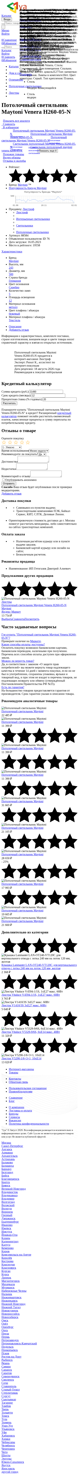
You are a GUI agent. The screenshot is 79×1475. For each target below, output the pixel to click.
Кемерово (7, 1248)
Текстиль (14, 320)
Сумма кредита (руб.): (15, 391)
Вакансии (15, 1120)
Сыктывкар (8, 1399)
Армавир (7, 1152)
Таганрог (7, 1402)
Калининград (9, 1241)
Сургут (5, 1396)
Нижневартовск (11, 1297)
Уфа (4, 1432)
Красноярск (8, 1267)
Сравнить (26, 74)
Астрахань (8, 1159)
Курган (5, 1271)
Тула (4, 1419)
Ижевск (6, 1228)
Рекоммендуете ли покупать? (19, 454)
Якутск (5, 1465)
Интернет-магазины (21, 1069)
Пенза (5, 1333)
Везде (6, 19)
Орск (4, 1330)
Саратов (6, 1373)
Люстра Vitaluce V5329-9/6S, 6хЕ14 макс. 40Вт (30, 1031)
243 (11, 267)
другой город (9, 1471)
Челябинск (8, 1445)
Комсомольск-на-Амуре (16, 1254)
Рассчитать (9, 403)
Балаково (7, 1162)
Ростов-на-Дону (11, 1356)
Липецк (6, 1277)
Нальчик (6, 1294)
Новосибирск (9, 1317)
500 (11, 274)
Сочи (4, 1382)
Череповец (8, 1448)
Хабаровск (8, 1435)
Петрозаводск (10, 1340)
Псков (5, 1353)
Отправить (9, 483)
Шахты (5, 1455)
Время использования (15, 450)
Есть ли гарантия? (12, 687)
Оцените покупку (12, 438)
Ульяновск (8, 1429)
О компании (16, 1107)
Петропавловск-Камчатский (19, 1343)
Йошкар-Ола (9, 1234)
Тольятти (7, 1412)
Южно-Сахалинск (12, 1461)
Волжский (8, 1205)
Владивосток (9, 1192)
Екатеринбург (10, 1221)
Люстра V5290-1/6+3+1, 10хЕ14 (21, 1058)
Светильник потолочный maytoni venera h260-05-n (36, 150)
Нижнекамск (9, 1300)
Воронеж (7, 1211)
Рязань (5, 1363)
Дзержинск (8, 1218)
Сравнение (16, 1097)
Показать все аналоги (16, 120)
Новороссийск (10, 1313)
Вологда (6, 1208)
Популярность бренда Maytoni (27, 188)
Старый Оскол (10, 1389)
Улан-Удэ (7, 1425)
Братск (5, 1182)
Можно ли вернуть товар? (17, 660)
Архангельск (9, 1155)
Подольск (7, 1346)
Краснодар (8, 1264)
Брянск (5, 1185)
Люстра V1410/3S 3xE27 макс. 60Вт (23, 1005)
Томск (5, 1415)
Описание (15, 326)
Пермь (5, 1336)
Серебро (14, 287)
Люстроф (28, 209)
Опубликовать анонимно (21, 479)
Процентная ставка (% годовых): (22, 399)
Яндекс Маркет (11, 611)
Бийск (5, 1175)
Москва (6, 1142)
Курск (5, 1274)
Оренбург (7, 1327)
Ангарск (6, 1149)
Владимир (7, 1198)
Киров (5, 1251)
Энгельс (6, 1458)
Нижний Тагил (11, 1307)
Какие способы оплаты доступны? (23, 644)
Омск (4, 1320)
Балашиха (7, 1165)
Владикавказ (9, 1195)
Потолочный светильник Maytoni (22, 711)
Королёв (6, 1257)
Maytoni (23, 184)
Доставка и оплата (20, 1110)
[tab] (39, 251)
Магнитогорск (10, 1280)
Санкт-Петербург (12, 1146)
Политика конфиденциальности (29, 1123)
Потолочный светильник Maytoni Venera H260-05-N (41, 135)
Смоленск (7, 1379)
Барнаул (6, 1169)
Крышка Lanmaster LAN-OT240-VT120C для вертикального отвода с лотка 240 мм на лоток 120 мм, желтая (39, 966)
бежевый (14, 313)
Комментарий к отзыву (15, 476)
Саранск (6, 1369)
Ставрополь (8, 1386)
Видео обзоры (12, 157)
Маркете (35, 641)
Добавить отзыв (19, 329)
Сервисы (14, 1117)
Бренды (13, 1113)
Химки (5, 1438)
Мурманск (8, 1287)
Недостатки (8, 468)
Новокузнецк (9, 1310)
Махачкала (8, 1284)
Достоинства (9, 461)
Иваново (6, 1225)
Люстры (6, 601)
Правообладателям (20, 1091)
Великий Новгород (13, 1188)
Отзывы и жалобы (14, 160)
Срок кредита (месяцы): (16, 395)
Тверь (5, 1409)
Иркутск (6, 1231)
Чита (4, 1452)
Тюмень (6, 1422)
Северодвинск (10, 1376)
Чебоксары (8, 1442)
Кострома (7, 1261)
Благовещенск (10, 1178)
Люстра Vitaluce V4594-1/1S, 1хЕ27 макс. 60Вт (30, 994)
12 (10, 300)
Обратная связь (18, 1082)
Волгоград (8, 1201)
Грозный (6, 1215)
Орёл (4, 1323)
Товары (13, 1072)
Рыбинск (7, 1359)
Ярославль (8, 1468)
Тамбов (6, 1406)
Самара (6, 1366)
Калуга (5, 1244)
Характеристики (11, 251)
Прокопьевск (9, 1350)
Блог (12, 1101)
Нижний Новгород (13, 1304)
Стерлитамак (9, 1392)
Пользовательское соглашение (28, 1088)
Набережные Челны (13, 1290)
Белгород (7, 1172)
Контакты (15, 1078)
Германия (15, 280)
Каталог (6, 15)
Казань (5, 1238)
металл (13, 307)
